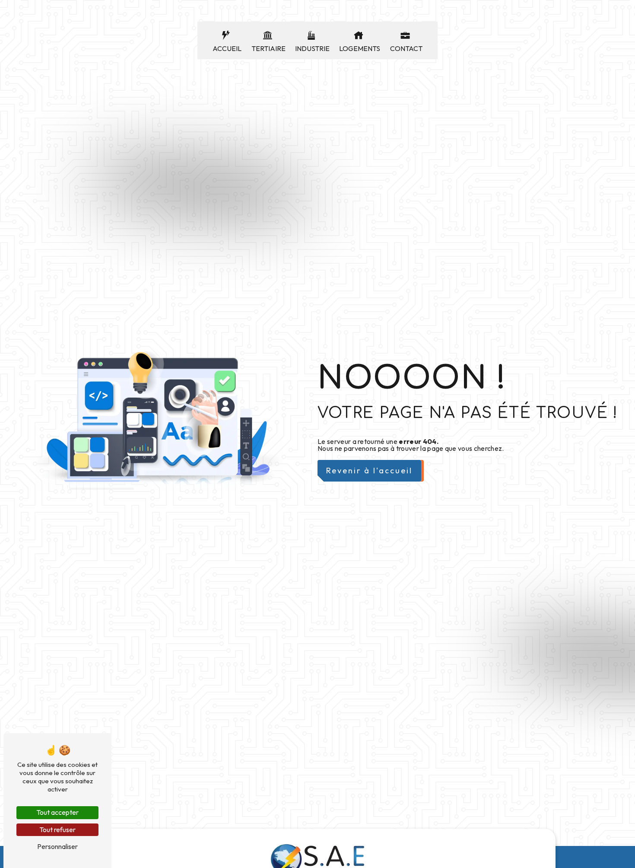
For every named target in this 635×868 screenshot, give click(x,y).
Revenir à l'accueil (369, 470)
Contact (406, 48)
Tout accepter (57, 812)
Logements (359, 48)
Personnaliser (57, 846)
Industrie (312, 48)
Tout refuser (57, 829)
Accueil (227, 48)
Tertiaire (268, 48)
